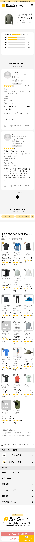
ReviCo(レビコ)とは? (10, 472)
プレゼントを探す (14, 462)
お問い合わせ (7, 478)
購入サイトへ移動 (18, 534)
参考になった (18, 126)
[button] (26, 538)
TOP (4, 444)
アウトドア (11, 444)
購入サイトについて (20, 539)
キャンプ (19, 444)
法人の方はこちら (9, 502)
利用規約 (5, 496)
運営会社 (5, 484)
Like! (27, 126)
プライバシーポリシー (10, 490)
